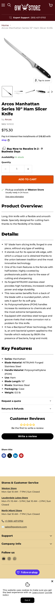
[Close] (52, 581)
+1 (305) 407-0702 (14, 521)
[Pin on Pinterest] (21, 455)
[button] (7, 91)
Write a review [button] (27, 436)
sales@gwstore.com (16, 526)
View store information (14, 197)
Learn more (38, 592)
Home (5, 25)
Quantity (6, 162)
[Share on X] (9, 455)
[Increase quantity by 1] (28, 169)
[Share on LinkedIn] (15, 455)
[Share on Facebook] (4, 455)
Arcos (8, 119)
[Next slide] (51, 91)
